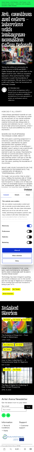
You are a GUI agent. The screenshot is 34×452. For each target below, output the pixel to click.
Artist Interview (8, 293)
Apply (5, 430)
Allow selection (17, 255)
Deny (17, 261)
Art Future (6, 289)
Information (7, 422)
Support (23, 422)
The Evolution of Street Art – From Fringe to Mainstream (15, 336)
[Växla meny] (31, 449)
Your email (5, 406)
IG (8, 415)
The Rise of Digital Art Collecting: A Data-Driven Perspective (15, 386)
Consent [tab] (6, 195)
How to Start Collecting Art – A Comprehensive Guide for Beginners (15, 361)
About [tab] (28, 195)
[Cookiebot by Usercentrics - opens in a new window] (24, 190)
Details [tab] (17, 195)
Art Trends (16, 289)
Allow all (17, 250)
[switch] (29, 231)
